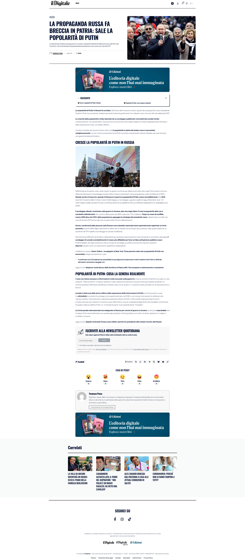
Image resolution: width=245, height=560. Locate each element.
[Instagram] (122, 519)
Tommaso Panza (58, 53)
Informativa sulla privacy (141, 349)
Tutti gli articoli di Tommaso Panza (102, 407)
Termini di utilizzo (101, 349)
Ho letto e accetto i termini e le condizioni (95, 345)
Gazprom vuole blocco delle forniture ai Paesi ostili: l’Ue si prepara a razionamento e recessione (125, 267)
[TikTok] (130, 519)
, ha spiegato (108, 251)
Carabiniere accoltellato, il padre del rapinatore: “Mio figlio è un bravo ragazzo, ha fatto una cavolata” (106, 481)
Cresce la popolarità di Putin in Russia (90, 103)
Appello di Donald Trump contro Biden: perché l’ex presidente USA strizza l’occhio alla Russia (124, 322)
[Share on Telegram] (149, 362)
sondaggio (121, 119)
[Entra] (178, 3)
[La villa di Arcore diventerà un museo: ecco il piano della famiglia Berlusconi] (80, 463)
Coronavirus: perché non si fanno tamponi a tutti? (163, 477)
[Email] (163, 362)
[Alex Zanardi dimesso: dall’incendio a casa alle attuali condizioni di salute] (136, 463)
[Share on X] (136, 362)
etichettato (82, 296)
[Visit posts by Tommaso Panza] (50, 53)
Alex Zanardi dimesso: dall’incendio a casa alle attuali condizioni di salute (136, 478)
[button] (172, 3)
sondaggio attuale (84, 211)
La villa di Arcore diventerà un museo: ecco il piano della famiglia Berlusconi (77, 478)
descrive (78, 245)
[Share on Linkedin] (145, 362)
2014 (163, 197)
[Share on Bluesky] (158, 362)
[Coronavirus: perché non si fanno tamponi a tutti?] (165, 463)
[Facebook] (115, 519)
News (52, 17)
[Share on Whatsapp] (140, 362)
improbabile (161, 310)
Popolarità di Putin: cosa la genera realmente (138, 103)
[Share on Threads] (154, 362)
